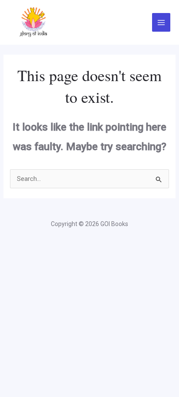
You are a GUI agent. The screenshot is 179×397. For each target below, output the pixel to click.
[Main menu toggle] (161, 22)
